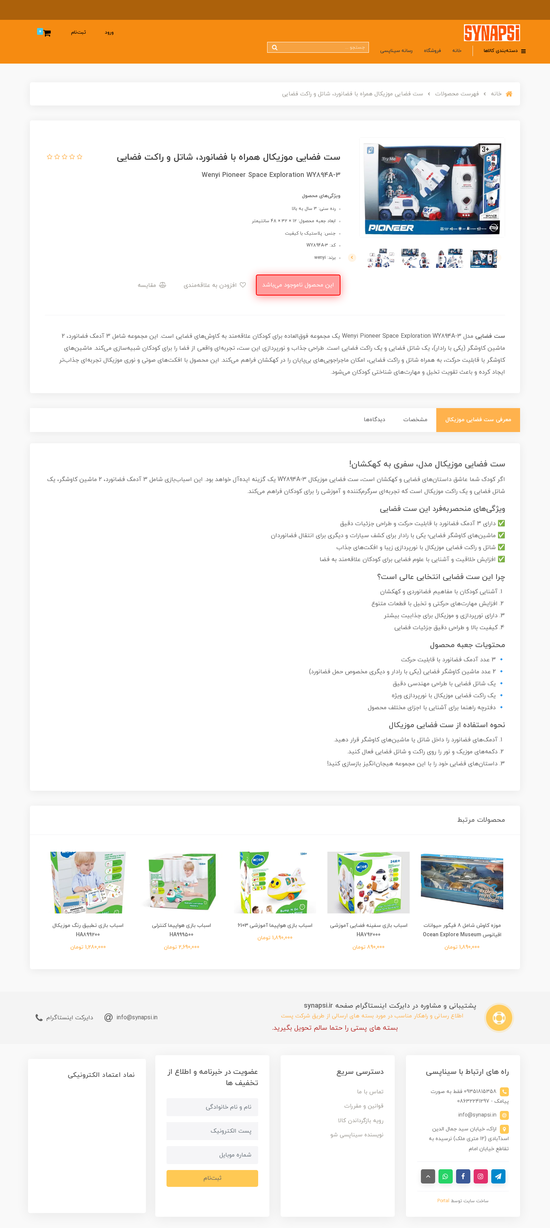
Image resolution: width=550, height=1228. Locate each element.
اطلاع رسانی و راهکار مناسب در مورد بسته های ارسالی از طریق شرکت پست (372, 1016)
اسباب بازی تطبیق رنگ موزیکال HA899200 (87, 930)
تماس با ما (370, 1092)
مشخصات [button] (415, 420)
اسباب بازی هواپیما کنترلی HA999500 (181, 930)
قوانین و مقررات (364, 1106)
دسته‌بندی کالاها (501, 51)
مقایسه (148, 285)
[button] (78, 157)
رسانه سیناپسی (396, 51)
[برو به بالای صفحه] (428, 1176)
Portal (443, 1201)
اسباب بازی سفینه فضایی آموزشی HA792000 (368, 930)
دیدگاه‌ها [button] (374, 420)
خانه (456, 51)
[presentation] (497, 258)
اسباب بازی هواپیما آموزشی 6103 (275, 925)
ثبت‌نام (78, 32)
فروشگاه (432, 51)
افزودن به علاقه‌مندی (211, 285)
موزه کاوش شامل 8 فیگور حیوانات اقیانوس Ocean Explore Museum (462, 930)
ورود (109, 32)
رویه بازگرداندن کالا (361, 1121)
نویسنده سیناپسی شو (357, 1135)
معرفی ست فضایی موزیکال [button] (478, 420)
